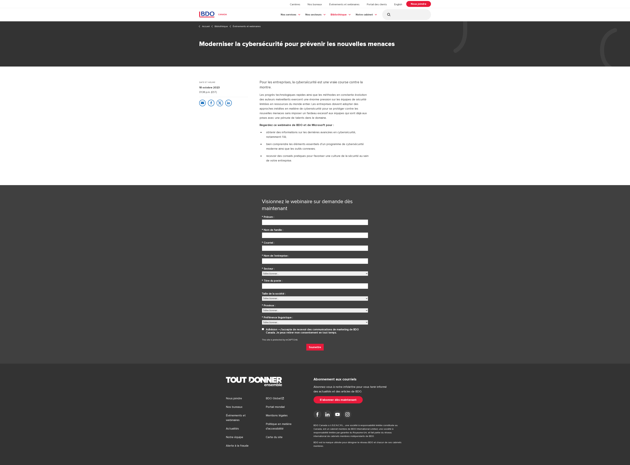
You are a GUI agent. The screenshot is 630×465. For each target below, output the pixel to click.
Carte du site (274, 437)
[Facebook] (317, 415)
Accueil (206, 26)
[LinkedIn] (327, 415)
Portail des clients (377, 4)
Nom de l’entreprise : (275, 255)
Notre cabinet (364, 14)
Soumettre (315, 347)
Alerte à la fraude (237, 445)
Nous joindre (234, 398)
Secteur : (268, 268)
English (398, 4)
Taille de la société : (274, 293)
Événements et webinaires (344, 4)
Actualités (232, 428)
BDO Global (273, 398)
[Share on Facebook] (211, 103)
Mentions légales (277, 415)
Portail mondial (275, 407)
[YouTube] (337, 415)
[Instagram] (347, 415)
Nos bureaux (315, 4)
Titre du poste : (272, 280)
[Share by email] (202, 103)
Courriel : (268, 242)
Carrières (295, 4)
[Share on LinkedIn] (228, 103)
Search (388, 14)
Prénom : (268, 217)
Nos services (288, 14)
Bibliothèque (339, 14)
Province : (268, 305)
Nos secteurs (313, 14)
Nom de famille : (272, 230)
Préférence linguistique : (277, 317)
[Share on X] (220, 103)
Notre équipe (234, 437)
